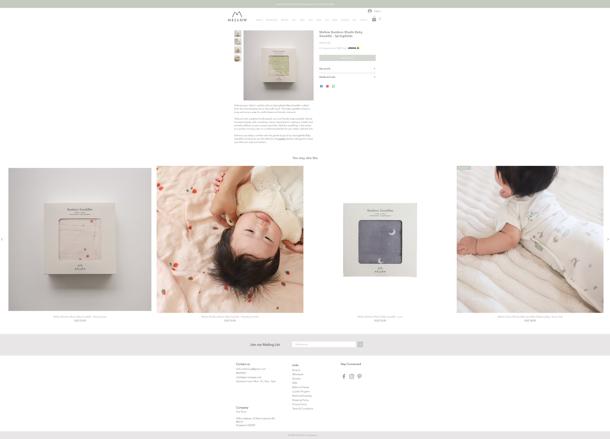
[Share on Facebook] (321, 86)
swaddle (281, 138)
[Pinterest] (359, 376)
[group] (305, 244)
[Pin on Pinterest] (327, 86)
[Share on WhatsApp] (333, 86)
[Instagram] (351, 376)
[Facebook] (344, 376)
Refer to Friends (300, 387)
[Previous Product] (2, 239)
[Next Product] (608, 239)
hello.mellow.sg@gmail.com (251, 368)
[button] (374, 18)
